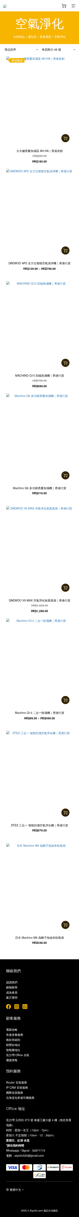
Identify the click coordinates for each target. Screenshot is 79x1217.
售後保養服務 (14, 1035)
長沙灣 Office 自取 (17, 1055)
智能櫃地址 (13, 1050)
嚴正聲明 (11, 997)
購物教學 (11, 987)
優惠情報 (11, 1060)
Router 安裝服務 (16, 1082)
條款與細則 (13, 1040)
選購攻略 (11, 1029)
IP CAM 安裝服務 (17, 1087)
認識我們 (11, 982)
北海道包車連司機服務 (20, 1098)
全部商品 (19, 37)
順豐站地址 (13, 1045)
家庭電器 (45, 37)
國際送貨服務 (14, 1092)
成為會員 (11, 992)
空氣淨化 (60, 37)
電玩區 (32, 37)
